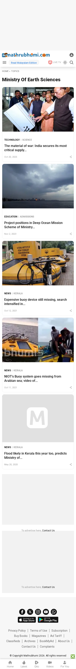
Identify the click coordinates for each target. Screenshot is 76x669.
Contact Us (48, 530)
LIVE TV (57, 62)
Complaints (47, 646)
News (7, 293)
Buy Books (21, 635)
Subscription (59, 630)
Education (10, 216)
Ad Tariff (56, 635)
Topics (15, 71)
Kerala (18, 293)
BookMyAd (47, 641)
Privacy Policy (17, 630)
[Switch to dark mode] (65, 62)
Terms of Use (38, 630)
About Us (64, 641)
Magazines (39, 635)
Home (5, 71)
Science (27, 139)
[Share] (71, 157)
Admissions (27, 216)
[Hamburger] (4, 62)
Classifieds (13, 641)
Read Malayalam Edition (24, 62)
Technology (12, 139)
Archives (29, 641)
